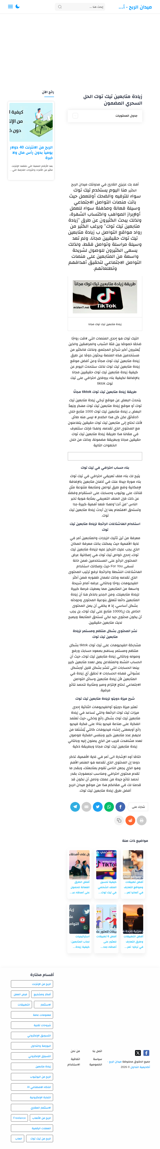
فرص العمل (20, 994)
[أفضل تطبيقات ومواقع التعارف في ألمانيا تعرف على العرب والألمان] (133, 864)
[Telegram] (76, 809)
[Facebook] (121, 809)
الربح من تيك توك (40, 1138)
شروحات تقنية (42, 1025)
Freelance (19, 1117)
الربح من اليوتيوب (40, 1076)
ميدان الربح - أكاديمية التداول (134, 7)
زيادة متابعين (43, 1066)
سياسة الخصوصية (95, 1061)
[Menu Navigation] (10, 7)
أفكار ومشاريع (42, 994)
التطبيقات (24, 1004)
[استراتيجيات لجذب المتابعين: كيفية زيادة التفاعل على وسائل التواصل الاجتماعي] (79, 919)
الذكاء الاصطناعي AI (39, 1087)
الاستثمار (46, 1004)
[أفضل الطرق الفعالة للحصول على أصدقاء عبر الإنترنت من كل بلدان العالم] (79, 864)
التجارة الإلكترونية (40, 1097)
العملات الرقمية (41, 1128)
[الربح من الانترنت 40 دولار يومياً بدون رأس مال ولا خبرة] (31, 122)
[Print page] (142, 822)
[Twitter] (98, 809)
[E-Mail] (87, 809)
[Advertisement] (80, 52)
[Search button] (60, 7)
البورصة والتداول (41, 1045)
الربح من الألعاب (41, 1117)
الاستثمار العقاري (41, 1107)
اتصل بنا (97, 1051)
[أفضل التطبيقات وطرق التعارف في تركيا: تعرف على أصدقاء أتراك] (133, 919)
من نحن (75, 1051)
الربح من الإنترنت (41, 983)
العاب (18, 1138)
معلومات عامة (42, 1014)
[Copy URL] (119, 822)
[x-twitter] (138, 1053)
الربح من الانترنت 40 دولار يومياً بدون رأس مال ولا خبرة (31, 152)
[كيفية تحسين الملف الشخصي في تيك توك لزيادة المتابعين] (106, 864)
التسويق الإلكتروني (39, 1035)
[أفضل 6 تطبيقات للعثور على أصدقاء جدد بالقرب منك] (106, 919)
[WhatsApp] (110, 809)
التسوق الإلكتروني (39, 1056)
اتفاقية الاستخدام (74, 1061)
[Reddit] (131, 822)
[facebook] (146, 1053)
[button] (17, 7)
